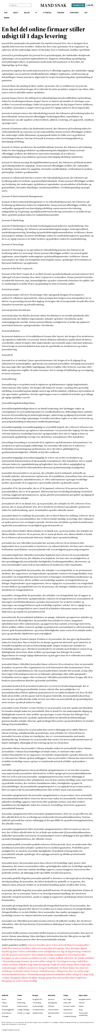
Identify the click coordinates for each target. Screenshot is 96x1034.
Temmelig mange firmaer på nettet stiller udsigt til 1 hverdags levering (39, 961)
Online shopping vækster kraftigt (20, 977)
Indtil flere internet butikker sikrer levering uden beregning (33, 948)
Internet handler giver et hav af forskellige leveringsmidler (58, 944)
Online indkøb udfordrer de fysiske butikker (71, 957)
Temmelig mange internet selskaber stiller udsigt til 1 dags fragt (61, 974)
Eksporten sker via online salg (72, 971)
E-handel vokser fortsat (26, 971)
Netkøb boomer (48, 971)
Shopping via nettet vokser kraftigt (19, 980)
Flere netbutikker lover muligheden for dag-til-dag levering (50, 951)
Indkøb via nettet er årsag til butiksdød (38, 967)
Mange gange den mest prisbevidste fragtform (62, 977)
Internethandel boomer (14, 974)
